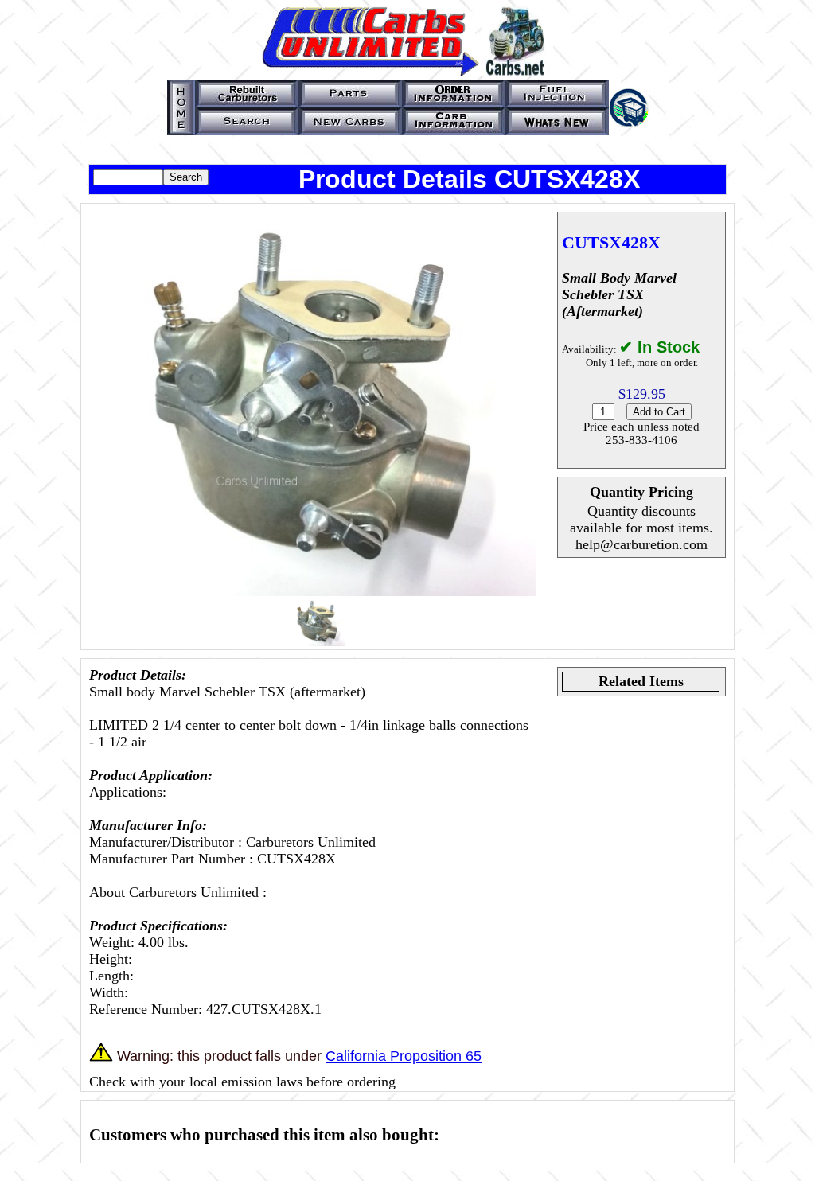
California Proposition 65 (404, 1057)
